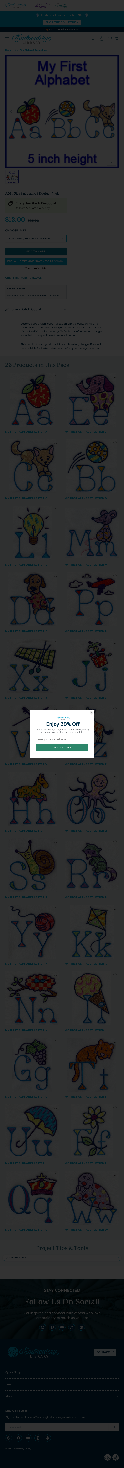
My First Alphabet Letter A (26, 431)
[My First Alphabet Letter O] (92, 799)
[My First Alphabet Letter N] (32, 998)
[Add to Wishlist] (55, 376)
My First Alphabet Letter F (85, 1163)
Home (8, 50)
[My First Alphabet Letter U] (32, 1131)
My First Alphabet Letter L (26, 564)
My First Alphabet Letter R (86, 897)
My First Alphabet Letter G (26, 1096)
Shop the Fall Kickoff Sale (64, 29)
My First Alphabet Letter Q (26, 1229)
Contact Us (105, 1352)
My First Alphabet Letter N (26, 1030)
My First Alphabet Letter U (26, 1163)
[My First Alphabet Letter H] (32, 799)
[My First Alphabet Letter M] (92, 533)
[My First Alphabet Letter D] (32, 599)
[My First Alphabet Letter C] (32, 466)
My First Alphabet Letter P (86, 631)
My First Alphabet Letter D (26, 631)
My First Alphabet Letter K (86, 963)
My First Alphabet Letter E (86, 431)
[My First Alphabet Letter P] (92, 599)
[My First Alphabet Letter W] (92, 1198)
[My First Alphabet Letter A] (32, 400)
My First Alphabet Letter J (85, 697)
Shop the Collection (62, 22)
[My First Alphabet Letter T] (92, 1065)
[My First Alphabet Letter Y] (32, 932)
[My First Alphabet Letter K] (92, 932)
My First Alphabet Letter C (26, 498)
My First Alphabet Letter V (26, 764)
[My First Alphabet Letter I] (92, 998)
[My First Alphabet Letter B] (92, 466)
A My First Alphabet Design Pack (31, 50)
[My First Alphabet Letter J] (92, 666)
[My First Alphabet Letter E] (92, 400)
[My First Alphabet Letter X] (32, 666)
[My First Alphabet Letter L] (32, 533)
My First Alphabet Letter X (26, 697)
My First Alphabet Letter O (86, 830)
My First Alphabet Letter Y (26, 963)
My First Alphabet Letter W (86, 1229)
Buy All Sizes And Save (35, 261)
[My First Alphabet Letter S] (32, 865)
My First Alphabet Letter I (85, 1030)
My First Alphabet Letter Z (86, 764)
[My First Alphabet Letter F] (92, 1131)
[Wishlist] (110, 38)
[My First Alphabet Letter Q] (32, 1198)
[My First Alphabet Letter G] (32, 1065)
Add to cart (35, 251)
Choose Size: (16, 230)
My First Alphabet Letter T (85, 1096)
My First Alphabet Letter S (26, 897)
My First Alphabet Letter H (26, 830)
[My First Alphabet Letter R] (92, 865)
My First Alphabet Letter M (86, 564)
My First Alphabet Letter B (86, 498)
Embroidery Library (21, 1449)
